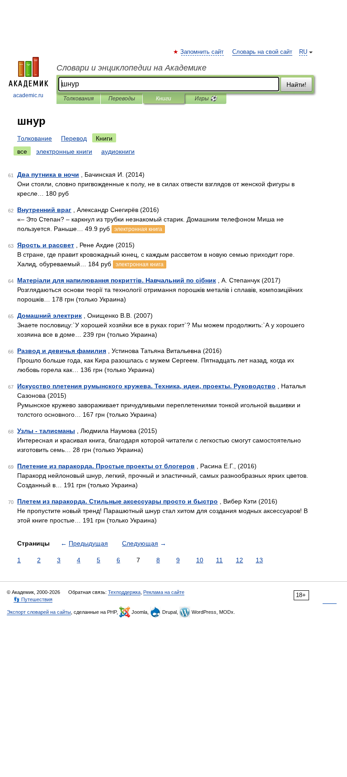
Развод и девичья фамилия (61, 350)
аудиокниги (118, 151)
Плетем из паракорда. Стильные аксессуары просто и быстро (117, 501)
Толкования (78, 98)
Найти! (296, 84)
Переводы (121, 98)
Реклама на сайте (163, 592)
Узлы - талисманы (46, 430)
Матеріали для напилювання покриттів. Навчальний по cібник (116, 280)
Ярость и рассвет (45, 245)
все (22, 151)
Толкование (34, 138)
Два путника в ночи (48, 174)
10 (199, 560)
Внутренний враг (44, 209)
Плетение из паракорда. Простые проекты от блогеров (106, 466)
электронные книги (64, 151)
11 (219, 560)
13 (259, 560)
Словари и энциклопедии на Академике (131, 67)
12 (239, 560)
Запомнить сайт (202, 52)
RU (303, 52)
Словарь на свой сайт (262, 52)
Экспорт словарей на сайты (39, 612)
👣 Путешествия (33, 599)
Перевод (74, 138)
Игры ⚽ (206, 98)
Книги (163, 98)
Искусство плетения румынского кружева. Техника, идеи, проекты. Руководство (146, 386)
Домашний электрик (49, 315)
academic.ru (28, 95)
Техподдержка (124, 592)
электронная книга (138, 229)
